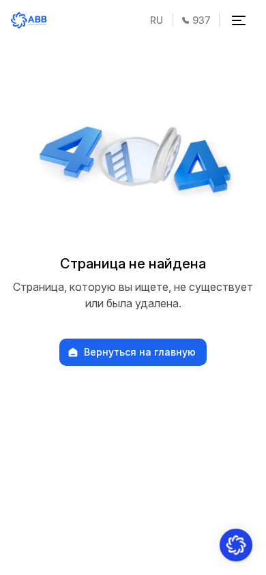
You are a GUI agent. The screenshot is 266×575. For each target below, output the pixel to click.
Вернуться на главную (140, 352)
